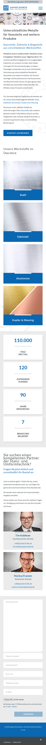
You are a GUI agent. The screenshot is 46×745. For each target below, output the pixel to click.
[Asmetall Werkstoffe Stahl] (23, 175)
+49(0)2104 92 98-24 (23, 543)
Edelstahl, (7, 102)
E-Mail (8, 707)
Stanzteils (25, 110)
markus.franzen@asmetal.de (23, 587)
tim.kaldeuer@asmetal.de (23, 546)
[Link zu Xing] (41, 739)
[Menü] (39, 8)
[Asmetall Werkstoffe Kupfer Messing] (23, 300)
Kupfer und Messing (29, 102)
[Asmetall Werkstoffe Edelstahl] (23, 217)
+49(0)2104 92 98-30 (23, 584)
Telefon (14, 707)
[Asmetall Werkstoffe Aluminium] (23, 258)
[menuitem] (39, 8)
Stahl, (37, 99)
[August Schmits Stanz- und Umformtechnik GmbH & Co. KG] (19, 8)
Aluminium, (16, 102)
